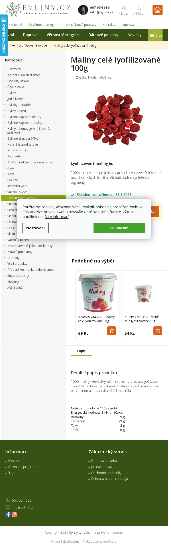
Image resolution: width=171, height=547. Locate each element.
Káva (10, 174)
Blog (11, 472)
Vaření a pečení (18, 240)
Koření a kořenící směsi (24, 75)
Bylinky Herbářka (19, 105)
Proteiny (13, 258)
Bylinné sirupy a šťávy (22, 138)
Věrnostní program (46, 24)
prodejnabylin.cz (8, 514)
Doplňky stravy (18, 81)
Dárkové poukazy (83, 24)
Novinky (13, 281)
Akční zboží (15, 287)
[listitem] (97, 304)
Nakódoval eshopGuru (100, 541)
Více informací (57, 216)
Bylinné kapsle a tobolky (24, 122)
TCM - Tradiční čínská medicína (29, 162)
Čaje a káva (15, 87)
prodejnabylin (14, 514)
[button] (70, 304)
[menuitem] (9, 35)
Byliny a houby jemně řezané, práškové (28, 130)
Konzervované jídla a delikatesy (30, 246)
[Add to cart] (111, 330)
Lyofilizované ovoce (21, 198)
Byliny (11, 93)
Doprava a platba (104, 460)
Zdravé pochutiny (19, 252)
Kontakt (13, 460)
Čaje (10, 168)
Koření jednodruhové (22, 144)
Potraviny (14, 69)
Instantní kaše (17, 186)
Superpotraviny (18, 275)
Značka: (93, 77)
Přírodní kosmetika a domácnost (31, 269)
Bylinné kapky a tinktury (24, 117)
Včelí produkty (17, 263)
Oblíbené (15, 24)
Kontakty (108, 24)
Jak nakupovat (101, 466)
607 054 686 (22, 500)
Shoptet (73, 541)
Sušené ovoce (17, 192)
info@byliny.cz (22, 507)
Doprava (128, 24)
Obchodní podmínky (106, 472)
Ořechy (12, 180)
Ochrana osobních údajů (109, 478)
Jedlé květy (15, 99)
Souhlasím (119, 228)
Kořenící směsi (17, 150)
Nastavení (35, 228)
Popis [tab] (81, 351)
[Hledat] (123, 9)
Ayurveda (14, 156)
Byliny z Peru (16, 111)
